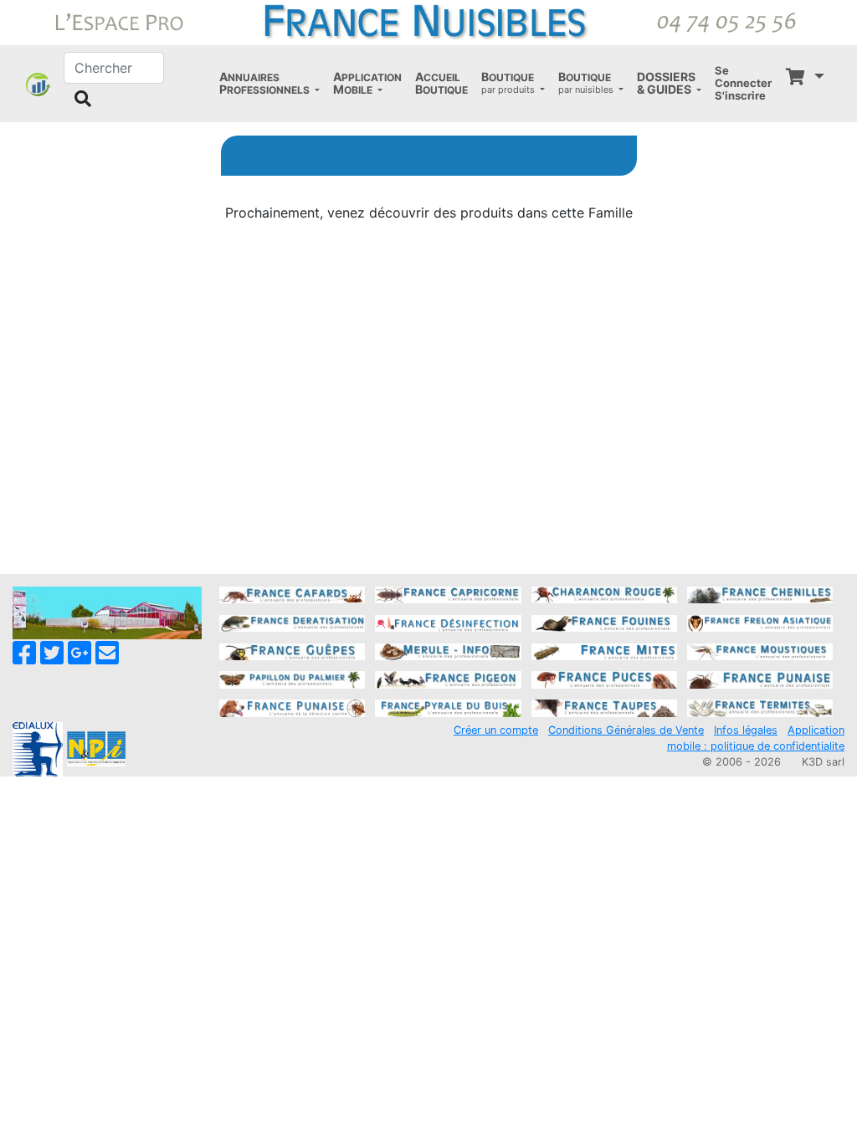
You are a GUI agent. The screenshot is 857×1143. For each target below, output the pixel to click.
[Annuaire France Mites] (604, 650)
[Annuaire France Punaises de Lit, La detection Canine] (292, 707)
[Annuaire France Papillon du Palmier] (292, 678)
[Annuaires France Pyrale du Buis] (447, 707)
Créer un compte (496, 730)
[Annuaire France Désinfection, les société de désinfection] (447, 621)
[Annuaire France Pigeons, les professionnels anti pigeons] (447, 678)
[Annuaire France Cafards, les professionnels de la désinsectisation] (292, 594)
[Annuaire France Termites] (759, 707)
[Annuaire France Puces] (604, 678)
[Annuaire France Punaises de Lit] (759, 678)
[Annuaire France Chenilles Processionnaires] (759, 594)
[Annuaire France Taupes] (604, 707)
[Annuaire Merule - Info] (447, 650)
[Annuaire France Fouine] (604, 621)
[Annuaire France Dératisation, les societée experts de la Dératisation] (292, 621)
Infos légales (745, 730)
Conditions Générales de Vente (626, 730)
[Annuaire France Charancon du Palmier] (604, 594)
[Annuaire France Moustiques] (759, 650)
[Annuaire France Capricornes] (447, 594)
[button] (269, 83)
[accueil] (428, 21)
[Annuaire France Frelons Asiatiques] (759, 621)
